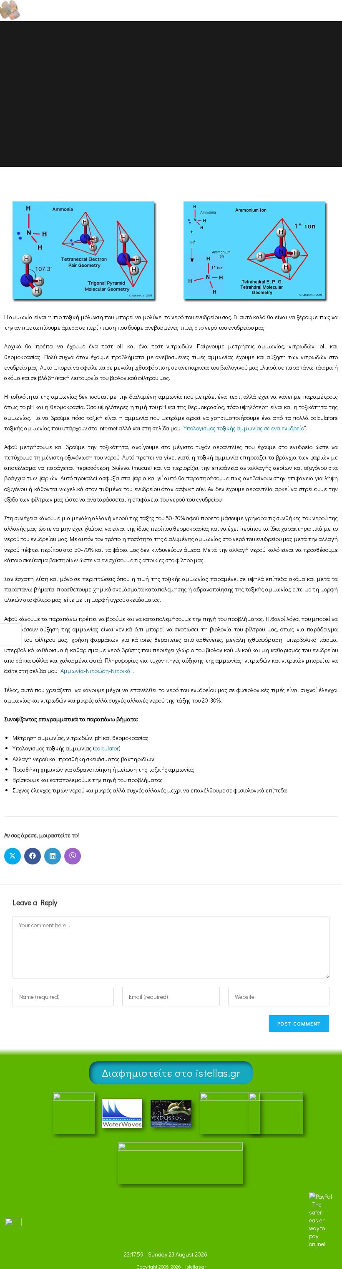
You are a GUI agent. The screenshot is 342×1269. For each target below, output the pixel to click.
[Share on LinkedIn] (52, 856)
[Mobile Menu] (316, 10)
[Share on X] (12, 856)
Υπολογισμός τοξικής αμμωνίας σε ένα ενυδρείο (244, 428)
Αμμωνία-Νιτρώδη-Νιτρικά (95, 671)
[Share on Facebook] (32, 856)
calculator (107, 748)
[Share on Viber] (72, 856)
